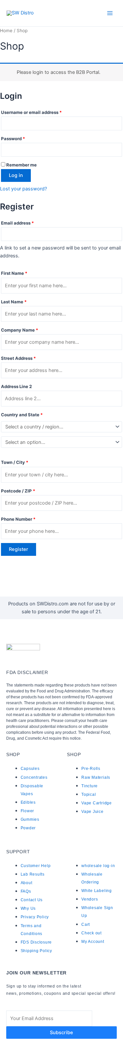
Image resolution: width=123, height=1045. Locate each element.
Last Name (14, 301)
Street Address (18, 358)
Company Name (19, 330)
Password (22, 137)
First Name (14, 273)
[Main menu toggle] (109, 13)
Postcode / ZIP (18, 490)
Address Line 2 (17, 386)
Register (18, 549)
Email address (26, 222)
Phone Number (18, 519)
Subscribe (61, 1032)
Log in (16, 175)
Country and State (22, 414)
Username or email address (40, 111)
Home (6, 30)
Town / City (14, 462)
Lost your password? (23, 189)
